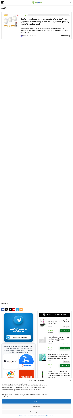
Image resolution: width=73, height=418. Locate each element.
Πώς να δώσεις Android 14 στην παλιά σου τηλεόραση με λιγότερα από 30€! (58, 339)
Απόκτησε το (65, 331)
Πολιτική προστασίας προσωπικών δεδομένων (40, 415)
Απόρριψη (36, 406)
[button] (70, 380)
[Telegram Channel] (18, 320)
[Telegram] (17, 309)
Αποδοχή (36, 401)
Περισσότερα (65, 36)
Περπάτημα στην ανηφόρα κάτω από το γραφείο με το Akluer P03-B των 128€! (59, 322)
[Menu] (2, 2)
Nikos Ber (25, 35)
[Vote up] (25, 15)
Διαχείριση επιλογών (36, 412)
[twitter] (6, 309)
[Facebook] (2, 309)
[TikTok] (10, 309)
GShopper (50, 332)
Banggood (50, 349)
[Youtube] (13, 309)
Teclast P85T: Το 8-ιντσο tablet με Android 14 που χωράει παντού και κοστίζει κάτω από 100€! (59, 356)
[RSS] (21, 309)
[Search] (70, 2)
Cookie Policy (22, 415)
